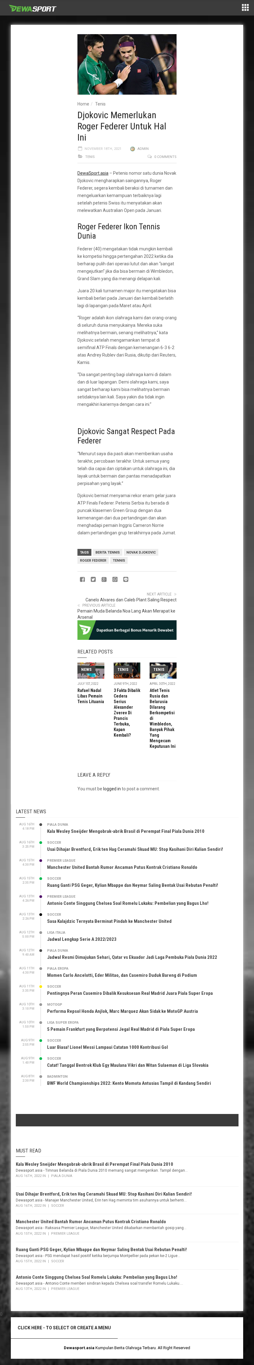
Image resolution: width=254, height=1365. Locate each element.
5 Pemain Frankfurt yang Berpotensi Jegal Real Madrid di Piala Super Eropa (121, 1029)
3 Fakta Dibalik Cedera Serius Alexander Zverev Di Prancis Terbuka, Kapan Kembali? (127, 713)
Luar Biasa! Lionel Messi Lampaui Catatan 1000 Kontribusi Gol (107, 1047)
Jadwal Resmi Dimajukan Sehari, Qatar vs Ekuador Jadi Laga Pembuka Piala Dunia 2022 (132, 957)
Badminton (57, 1077)
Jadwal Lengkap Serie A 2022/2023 (81, 939)
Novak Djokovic (141, 552)
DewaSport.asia (92, 173)
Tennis (119, 561)
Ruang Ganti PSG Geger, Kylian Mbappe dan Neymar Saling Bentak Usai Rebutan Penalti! (132, 885)
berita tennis (107, 552)
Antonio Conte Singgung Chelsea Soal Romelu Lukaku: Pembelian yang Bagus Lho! (127, 903)
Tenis (100, 103)
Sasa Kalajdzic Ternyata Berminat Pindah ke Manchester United (109, 921)
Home (83, 103)
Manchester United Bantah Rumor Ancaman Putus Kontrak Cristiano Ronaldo (122, 867)
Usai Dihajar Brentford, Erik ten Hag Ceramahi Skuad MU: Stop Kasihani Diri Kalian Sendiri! (135, 849)
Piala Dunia (57, 825)
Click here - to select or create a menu (64, 1327)
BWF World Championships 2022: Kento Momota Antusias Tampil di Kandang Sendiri (129, 1083)
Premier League (61, 861)
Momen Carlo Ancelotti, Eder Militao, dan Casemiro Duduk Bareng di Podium (122, 975)
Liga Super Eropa (63, 1023)
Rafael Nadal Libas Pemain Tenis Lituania (90, 696)
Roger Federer (93, 561)
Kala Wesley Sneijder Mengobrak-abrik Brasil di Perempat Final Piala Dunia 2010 (125, 831)
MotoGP (54, 1005)
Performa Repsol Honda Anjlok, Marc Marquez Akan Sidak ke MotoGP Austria (122, 1011)
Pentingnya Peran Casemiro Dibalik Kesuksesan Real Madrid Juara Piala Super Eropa (130, 993)
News (86, 669)
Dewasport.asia (79, 1347)
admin (143, 149)
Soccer (54, 843)
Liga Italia (56, 933)
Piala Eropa (57, 969)
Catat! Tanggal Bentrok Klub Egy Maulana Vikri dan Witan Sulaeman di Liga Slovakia (127, 1065)
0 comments (165, 157)
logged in (112, 788)
